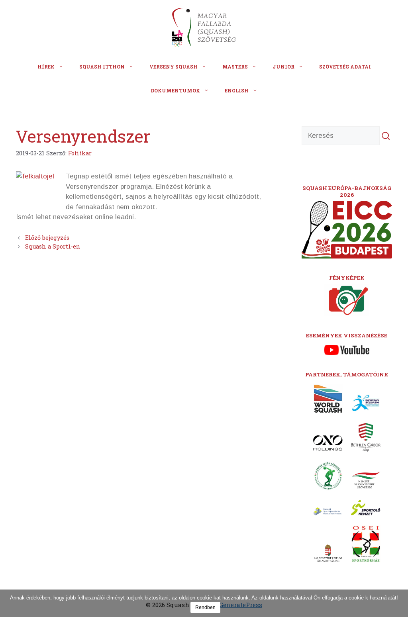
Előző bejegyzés (47, 237)
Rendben (205, 607)
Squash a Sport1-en (52, 246)
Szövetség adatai (345, 66)
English (237, 90)
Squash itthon (102, 66)
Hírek (46, 66)
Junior (283, 66)
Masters (235, 66)
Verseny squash (173, 66)
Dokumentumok (175, 90)
